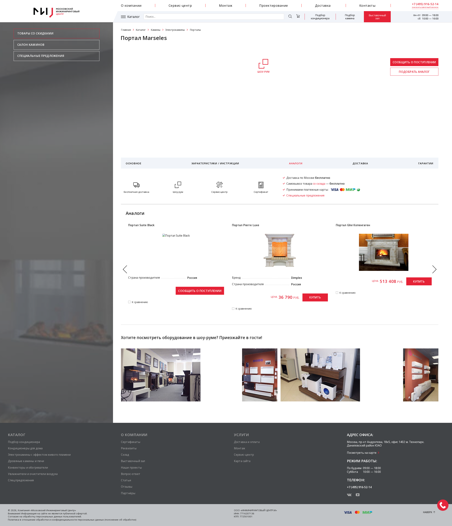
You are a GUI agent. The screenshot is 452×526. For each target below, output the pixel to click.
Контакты (367, 5)
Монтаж (225, 5)
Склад (125, 455)
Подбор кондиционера (320, 16)
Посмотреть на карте (361, 453)
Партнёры (128, 493)
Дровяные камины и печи (26, 461)
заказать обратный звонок (425, 7)
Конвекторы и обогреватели (28, 467)
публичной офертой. (75, 513)
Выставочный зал (377, 17)
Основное (133, 163)
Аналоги (295, 163)
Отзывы (126, 487)
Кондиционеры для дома (25, 448)
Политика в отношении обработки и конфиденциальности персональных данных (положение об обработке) (72, 519)
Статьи (126, 480)
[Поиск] (290, 17)
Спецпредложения (21, 480)
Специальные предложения (40, 56)
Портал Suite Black (141, 225)
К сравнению (140, 302)
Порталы (195, 29)
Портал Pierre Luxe (245, 225)
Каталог (133, 17)
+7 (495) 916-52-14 (425, 4)
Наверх (427, 512)
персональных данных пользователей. (59, 516)
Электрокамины (175, 29)
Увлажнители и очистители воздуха (33, 474)
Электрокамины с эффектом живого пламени (39, 455)
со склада (319, 184)
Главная (126, 29)
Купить (315, 297)
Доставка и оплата (247, 442)
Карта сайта (242, 461)
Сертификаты (130, 442)
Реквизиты (128, 448)
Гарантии (425, 163)
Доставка (323, 5)
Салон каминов (30, 45)
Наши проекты (131, 467)
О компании (131, 5)
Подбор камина (350, 16)
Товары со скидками (35, 33)
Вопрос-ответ (130, 474)
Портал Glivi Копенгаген (353, 225)
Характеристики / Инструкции (215, 163)
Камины (155, 29)
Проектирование (273, 5)
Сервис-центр (180, 5)
